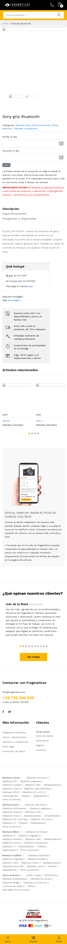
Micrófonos (51, 875)
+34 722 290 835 (18, 698)
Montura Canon (11, 777)
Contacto (41, 750)
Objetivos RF (9, 781)
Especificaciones (14, 213)
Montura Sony (23, 125)
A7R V (39, 421)
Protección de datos (13, 751)
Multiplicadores (52, 784)
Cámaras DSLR (10, 792)
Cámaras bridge (11, 882)
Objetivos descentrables (37, 788)
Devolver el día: (10, 150)
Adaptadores (40, 796)
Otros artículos (11, 875)
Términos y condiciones (15, 742)
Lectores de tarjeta (13, 886)
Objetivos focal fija (12, 866)
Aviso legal (8, 746)
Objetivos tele (32, 784)
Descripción (10, 208)
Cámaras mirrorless (12, 425)
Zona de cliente (44, 736)
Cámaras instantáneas (14, 878)
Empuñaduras (9, 796)
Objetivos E (8, 823)
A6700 (6, 421)
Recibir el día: (9, 136)
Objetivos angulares (30, 781)
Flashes (25, 796)
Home (5, 23)
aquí (30, 286)
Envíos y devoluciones (14, 737)
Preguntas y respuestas (19, 218)
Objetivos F (8, 846)
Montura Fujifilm (12, 855)
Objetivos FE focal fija (14, 819)
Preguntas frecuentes (14, 732)
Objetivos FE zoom (41, 819)
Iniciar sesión (43, 731)
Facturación (42, 740)
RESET (6, 165)
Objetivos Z (8, 835)
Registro (40, 745)
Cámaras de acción (40, 878)
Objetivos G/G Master (14, 808)
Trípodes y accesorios (25, 128)
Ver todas (33, 656)
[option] (33, 59)
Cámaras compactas (35, 842)
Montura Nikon (10, 831)
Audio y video (33, 875)
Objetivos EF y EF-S (33, 792)
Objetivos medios (11, 784)
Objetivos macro (11, 788)
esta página (14, 300)
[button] (29, 433)
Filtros (30, 886)
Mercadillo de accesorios (16, 889)
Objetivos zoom (35, 866)
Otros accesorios (41, 125)
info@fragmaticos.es (13, 692)
